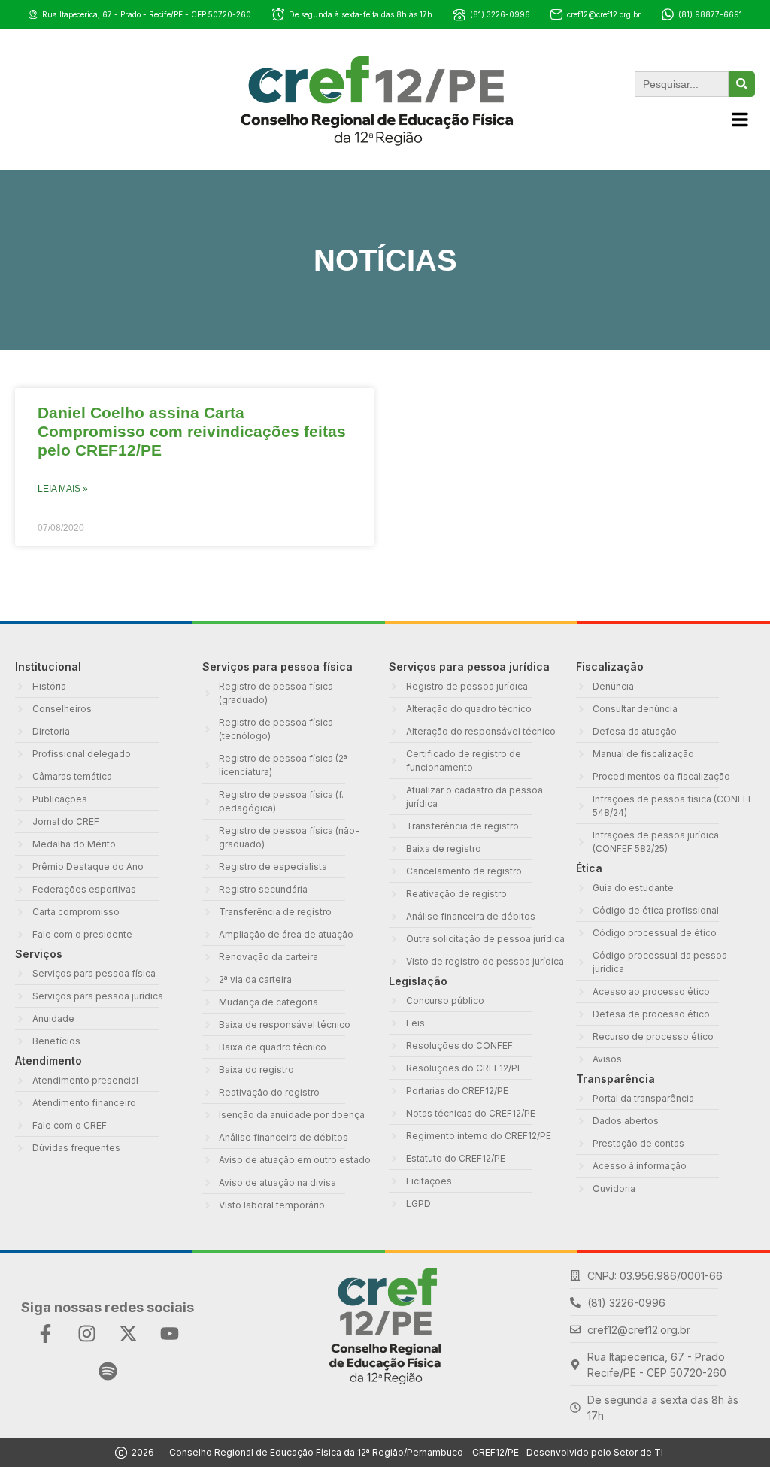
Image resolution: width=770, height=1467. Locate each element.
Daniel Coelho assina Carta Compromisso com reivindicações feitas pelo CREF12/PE (192, 431)
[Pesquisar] (742, 84)
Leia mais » (63, 488)
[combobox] (682, 84)
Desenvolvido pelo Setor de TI (594, 1452)
